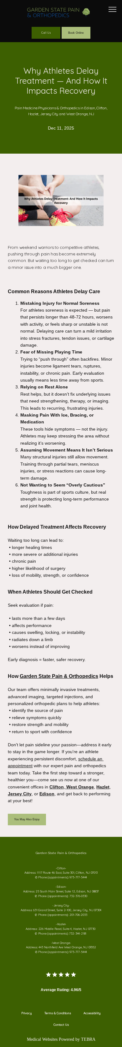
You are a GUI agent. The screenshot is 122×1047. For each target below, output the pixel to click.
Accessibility (92, 1013)
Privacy (26, 1013)
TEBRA (88, 1039)
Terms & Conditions (57, 1013)
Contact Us (61, 1024)
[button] (112, 10)
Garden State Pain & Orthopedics (59, 676)
